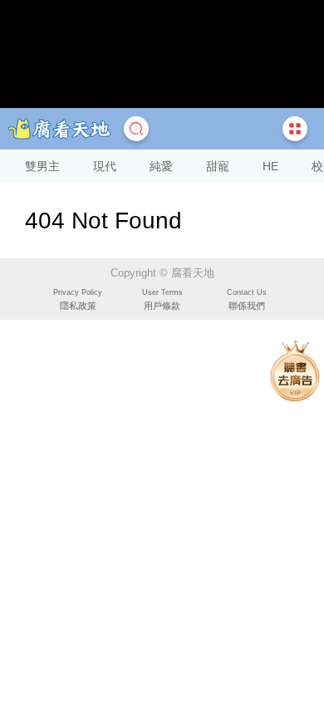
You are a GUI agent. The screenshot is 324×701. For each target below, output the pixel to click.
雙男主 (42, 166)
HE (270, 166)
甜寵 (217, 166)
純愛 (161, 166)
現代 (104, 166)
